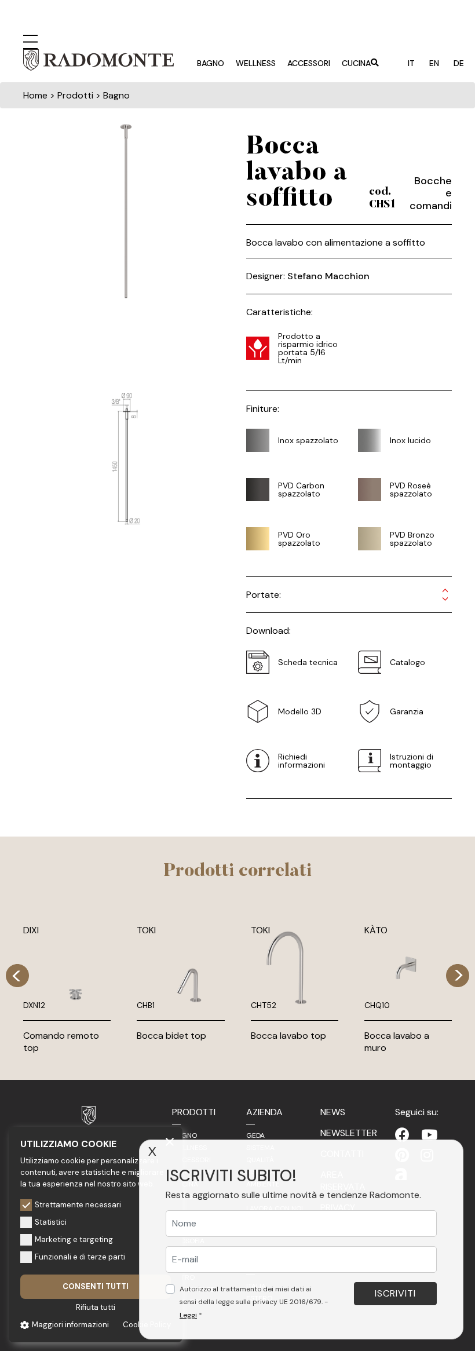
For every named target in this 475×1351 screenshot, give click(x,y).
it (411, 63)
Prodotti (193, 1112)
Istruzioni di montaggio (411, 760)
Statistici (51, 1222)
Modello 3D (299, 711)
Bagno (210, 63)
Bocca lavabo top (288, 1035)
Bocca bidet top (171, 1035)
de (459, 63)
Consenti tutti (96, 1286)
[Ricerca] (375, 64)
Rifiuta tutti (95, 1307)
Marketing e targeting (74, 1239)
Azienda (264, 1112)
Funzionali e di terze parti (80, 1257)
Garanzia (406, 711)
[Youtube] (429, 1135)
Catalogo (407, 662)
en (434, 63)
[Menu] (30, 41)
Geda (255, 1135)
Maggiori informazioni (70, 1325)
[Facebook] (402, 1135)
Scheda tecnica (308, 662)
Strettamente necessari (78, 1205)
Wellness (256, 63)
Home (35, 95)
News (332, 1112)
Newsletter (348, 1133)
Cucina (356, 63)
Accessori (308, 63)
